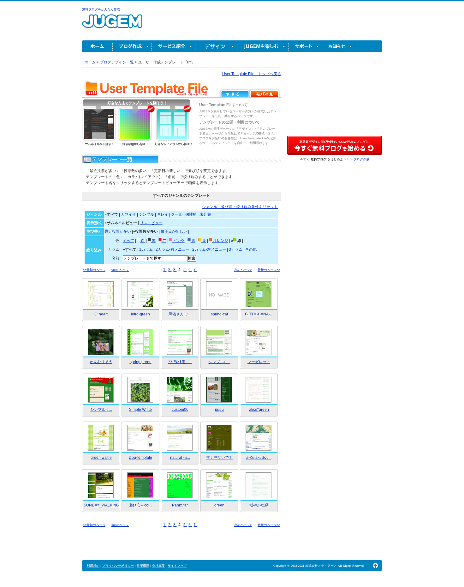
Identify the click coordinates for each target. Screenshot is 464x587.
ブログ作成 (132, 46)
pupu (219, 409)
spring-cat (219, 314)
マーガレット (258, 362)
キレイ (162, 214)
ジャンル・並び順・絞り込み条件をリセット (240, 207)
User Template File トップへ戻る (251, 74)
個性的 (191, 214)
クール (176, 214)
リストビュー (151, 223)
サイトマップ (177, 565)
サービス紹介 (173, 46)
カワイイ (128, 214)
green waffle (101, 457)
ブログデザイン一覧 (117, 62)
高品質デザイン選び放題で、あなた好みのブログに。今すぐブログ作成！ (334, 145)
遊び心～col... (140, 505)
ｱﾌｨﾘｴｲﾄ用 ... (180, 362)
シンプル (146, 214)
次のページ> (243, 270)
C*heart (101, 314)
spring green (141, 362)
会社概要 (158, 565)
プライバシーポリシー (118, 565)
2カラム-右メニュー (172, 249)
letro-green (140, 314)
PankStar (180, 505)
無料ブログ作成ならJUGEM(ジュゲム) (112, 25)
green (219, 505)
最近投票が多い (117, 231)
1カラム (146, 249)
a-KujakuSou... (258, 457)
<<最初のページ (94, 270)
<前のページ (120, 270)
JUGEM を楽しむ (263, 46)
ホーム (97, 46)
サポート (305, 46)
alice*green (259, 409)
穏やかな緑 (258, 505)
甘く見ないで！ (219, 457)
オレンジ (220, 240)
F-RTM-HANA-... (259, 314)
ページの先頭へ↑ (375, 565)
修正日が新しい (174, 231)
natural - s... (180, 457)
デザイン (216, 46)
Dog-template (140, 457)
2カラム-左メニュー (209, 249)
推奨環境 (143, 565)
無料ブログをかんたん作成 (101, 9)
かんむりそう (101, 362)
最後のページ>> (269, 270)
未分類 (205, 214)
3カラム (235, 249)
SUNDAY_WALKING (101, 505)
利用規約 (93, 565)
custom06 (180, 409)
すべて (128, 240)
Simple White (140, 409)
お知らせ (338, 46)
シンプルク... (101, 409)
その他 (251, 249)
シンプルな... (219, 362)
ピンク (178, 240)
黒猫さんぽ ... (180, 314)
